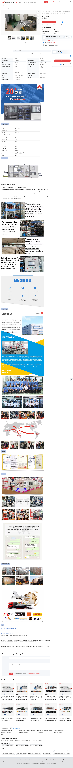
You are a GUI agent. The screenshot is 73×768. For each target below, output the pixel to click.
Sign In (44, 45)
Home (2, 8)
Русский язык (26, 761)
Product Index (56, 759)
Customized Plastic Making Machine (34, 753)
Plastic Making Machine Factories (33, 750)
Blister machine (4, 734)
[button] (47, 53)
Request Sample (61, 24)
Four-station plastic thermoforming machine (44, 730)
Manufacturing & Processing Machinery (10, 8)
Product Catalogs (17, 728)
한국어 (46, 761)
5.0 (57, 52)
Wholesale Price (38, 759)
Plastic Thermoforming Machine (6, 730)
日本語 (49, 761)
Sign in (71, 3)
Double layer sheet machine (6, 732)
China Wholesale (31, 759)
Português (17, 761)
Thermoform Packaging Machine (36, 745)
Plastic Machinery (20, 8)
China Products (14, 759)
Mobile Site (61, 759)
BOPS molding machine (23, 732)
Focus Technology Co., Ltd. (29, 763)
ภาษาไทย (55, 761)
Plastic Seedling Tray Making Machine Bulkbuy (61, 753)
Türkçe (59, 761)
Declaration (48, 763)
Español (13, 761)
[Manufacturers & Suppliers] (7, 2)
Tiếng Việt (62, 761)
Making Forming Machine (21, 753)
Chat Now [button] (65, 22)
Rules (71, 5)
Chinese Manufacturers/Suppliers (23, 759)
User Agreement (42, 763)
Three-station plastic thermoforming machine (27, 730)
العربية (43, 761)
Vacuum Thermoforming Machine (22, 745)
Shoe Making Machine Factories (47, 750)
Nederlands (38, 761)
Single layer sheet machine (58, 730)
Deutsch (34, 761)
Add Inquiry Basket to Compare (21, 42)
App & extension (58, 5)
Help (52, 5)
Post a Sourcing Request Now (34, 673)
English (10, 761)
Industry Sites (44, 759)
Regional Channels (50, 759)
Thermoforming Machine (28, 8)
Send (11, 673)
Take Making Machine (47, 753)
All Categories (5, 5)
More (2, 755)
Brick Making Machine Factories (19, 750)
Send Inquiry (49, 22)
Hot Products (9, 759)
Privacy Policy (53, 763)
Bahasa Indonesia (68, 761)
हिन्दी (51, 761)
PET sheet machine (39, 732)
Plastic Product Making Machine (61, 750)
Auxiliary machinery (57, 732)
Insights (65, 759)
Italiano (31, 761)
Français (21, 761)
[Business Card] (70, 55)
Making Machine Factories (6, 750)
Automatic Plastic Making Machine (8, 753)
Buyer (47, 5)
